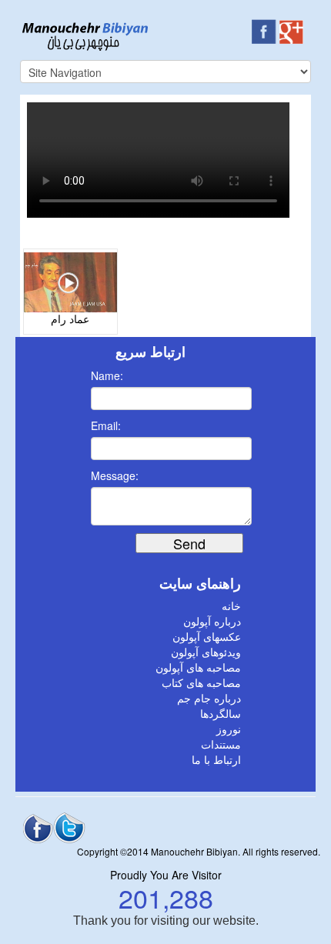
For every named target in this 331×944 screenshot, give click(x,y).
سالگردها (220, 714)
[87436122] (70, 281)
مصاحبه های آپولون (198, 668)
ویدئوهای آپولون (206, 653)
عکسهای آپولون (206, 637)
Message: (115, 475)
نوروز (228, 730)
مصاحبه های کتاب (201, 683)
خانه (231, 606)
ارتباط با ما (216, 760)
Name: (107, 375)
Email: (106, 425)
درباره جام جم (209, 699)
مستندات (221, 745)
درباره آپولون (212, 622)
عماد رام (70, 319)
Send (189, 543)
